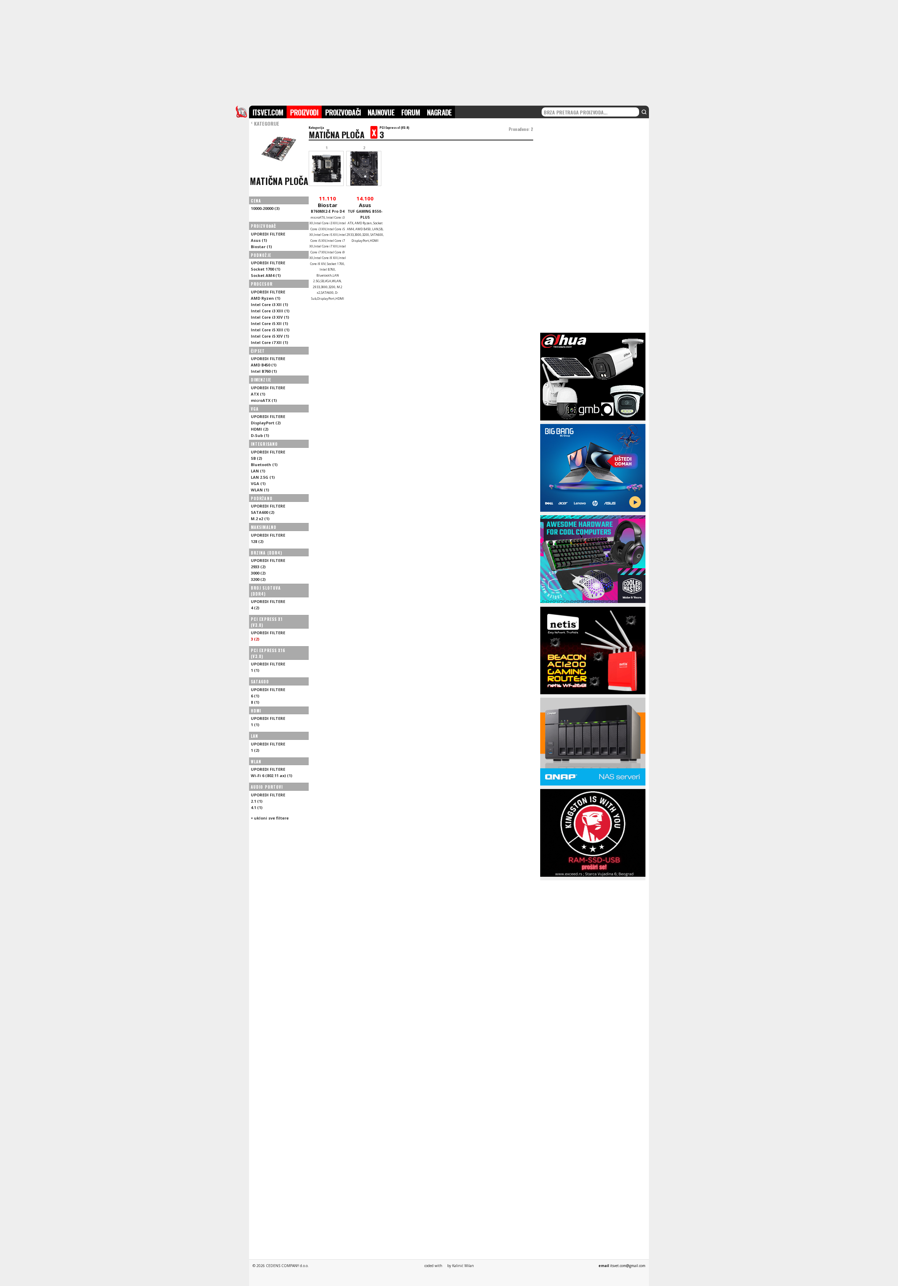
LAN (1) (258, 470)
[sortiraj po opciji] (300, 226)
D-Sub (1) (260, 435)
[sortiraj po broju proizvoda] (296, 226)
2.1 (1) (256, 801)
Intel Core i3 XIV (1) (270, 317)
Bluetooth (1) (264, 464)
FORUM (410, 112)
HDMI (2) (259, 429)
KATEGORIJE (265, 123)
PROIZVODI (304, 112)
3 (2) (255, 639)
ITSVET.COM (268, 112)
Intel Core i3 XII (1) (269, 304)
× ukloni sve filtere (270, 818)
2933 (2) (258, 566)
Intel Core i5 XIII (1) (270, 329)
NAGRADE (439, 112)
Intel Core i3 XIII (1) (270, 310)
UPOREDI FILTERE (268, 234)
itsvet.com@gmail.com (627, 1265)
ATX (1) (258, 394)
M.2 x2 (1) (260, 518)
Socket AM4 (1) (266, 275)
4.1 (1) (256, 807)
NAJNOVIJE (381, 112)
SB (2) (256, 458)
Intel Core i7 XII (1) (269, 342)
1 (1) (255, 670)
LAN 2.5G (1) (263, 477)
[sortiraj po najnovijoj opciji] (303, 226)
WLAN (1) (260, 489)
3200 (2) (258, 579)
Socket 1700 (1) (265, 269)
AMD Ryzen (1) (265, 298)
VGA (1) (258, 483)
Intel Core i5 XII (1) (269, 323)
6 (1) (255, 695)
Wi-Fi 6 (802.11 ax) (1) (271, 775)
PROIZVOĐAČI (343, 112)
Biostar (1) (261, 246)
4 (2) (255, 607)
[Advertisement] (449, 52)
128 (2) (257, 541)
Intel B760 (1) (264, 371)
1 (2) (255, 750)
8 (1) (255, 702)
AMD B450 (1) (263, 364)
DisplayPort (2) (266, 422)
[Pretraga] (644, 112)
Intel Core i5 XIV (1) (270, 336)
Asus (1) (259, 240)
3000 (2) (258, 573)
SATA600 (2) (262, 512)
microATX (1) (264, 400)
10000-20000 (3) (265, 208)
